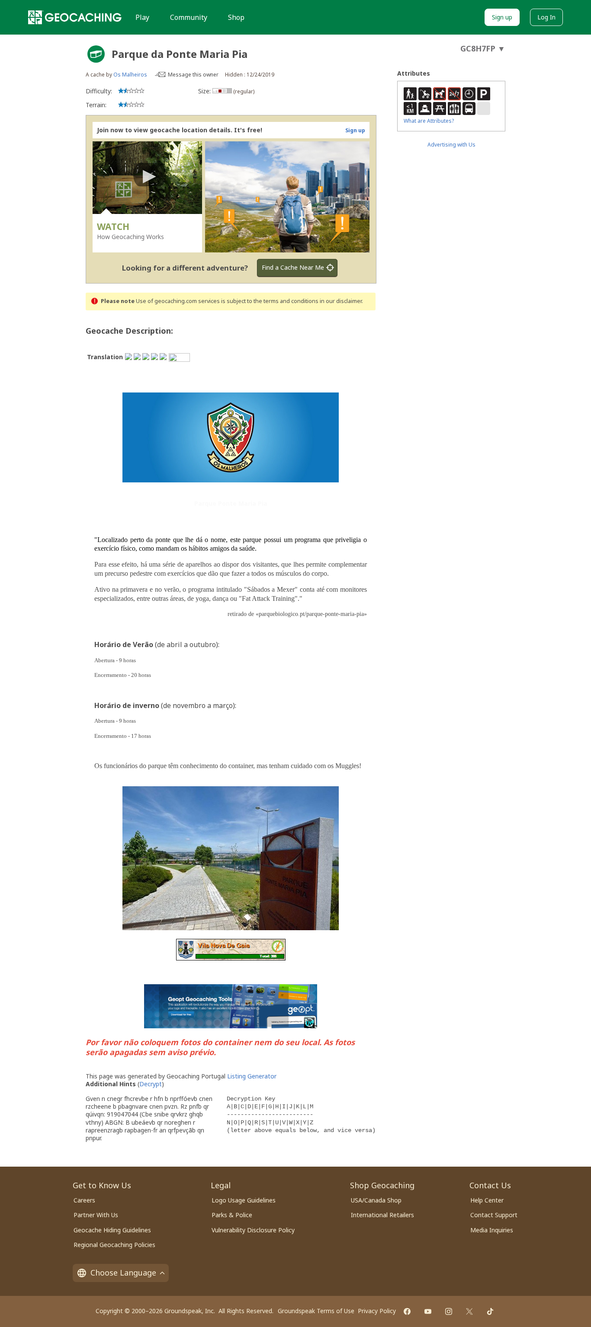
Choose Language (123, 1272)
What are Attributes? (429, 120)
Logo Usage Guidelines (244, 1200)
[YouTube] (428, 1311)
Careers (84, 1200)
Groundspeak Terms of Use (316, 1311)
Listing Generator (251, 1076)
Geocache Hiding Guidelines (112, 1230)
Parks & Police (232, 1215)
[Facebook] (407, 1311)
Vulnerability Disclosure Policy (253, 1230)
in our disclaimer (341, 301)
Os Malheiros (130, 74)
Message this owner (193, 74)
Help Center (487, 1200)
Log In (546, 17)
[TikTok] (490, 1311)
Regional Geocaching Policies (114, 1245)
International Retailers (382, 1215)
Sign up (502, 17)
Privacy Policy (377, 1311)
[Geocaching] (75, 17)
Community (188, 17)
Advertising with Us (451, 144)
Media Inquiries (491, 1230)
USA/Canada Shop (376, 1200)
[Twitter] (469, 1311)
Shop (236, 17)
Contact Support (493, 1215)
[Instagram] (448, 1311)
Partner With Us (96, 1215)
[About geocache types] (96, 54)
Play (142, 17)
